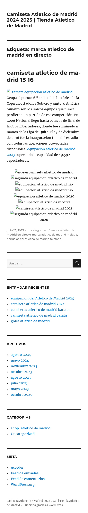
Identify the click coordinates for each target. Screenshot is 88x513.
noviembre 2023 (24, 366)
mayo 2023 (20, 389)
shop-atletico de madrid (30, 428)
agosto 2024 (21, 355)
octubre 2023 (21, 372)
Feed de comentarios (28, 479)
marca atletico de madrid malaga (54, 234)
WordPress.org (23, 484)
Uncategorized (37, 230)
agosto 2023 (21, 377)
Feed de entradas (24, 473)
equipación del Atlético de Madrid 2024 (42, 298)
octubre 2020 (21, 394)
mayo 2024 (20, 360)
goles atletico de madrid (30, 321)
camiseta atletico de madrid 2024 (38, 304)
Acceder (17, 467)
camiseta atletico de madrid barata (39, 315)
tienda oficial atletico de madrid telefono (34, 238)
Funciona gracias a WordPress (43, 505)
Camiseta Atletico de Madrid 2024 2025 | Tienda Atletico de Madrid (42, 19)
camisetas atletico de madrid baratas (40, 310)
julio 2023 (19, 383)
